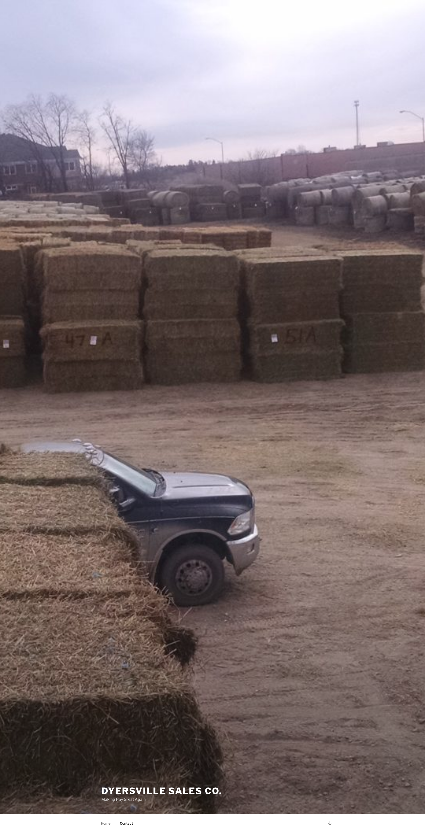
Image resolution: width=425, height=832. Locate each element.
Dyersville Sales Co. (161, 791)
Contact (126, 823)
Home (105, 823)
